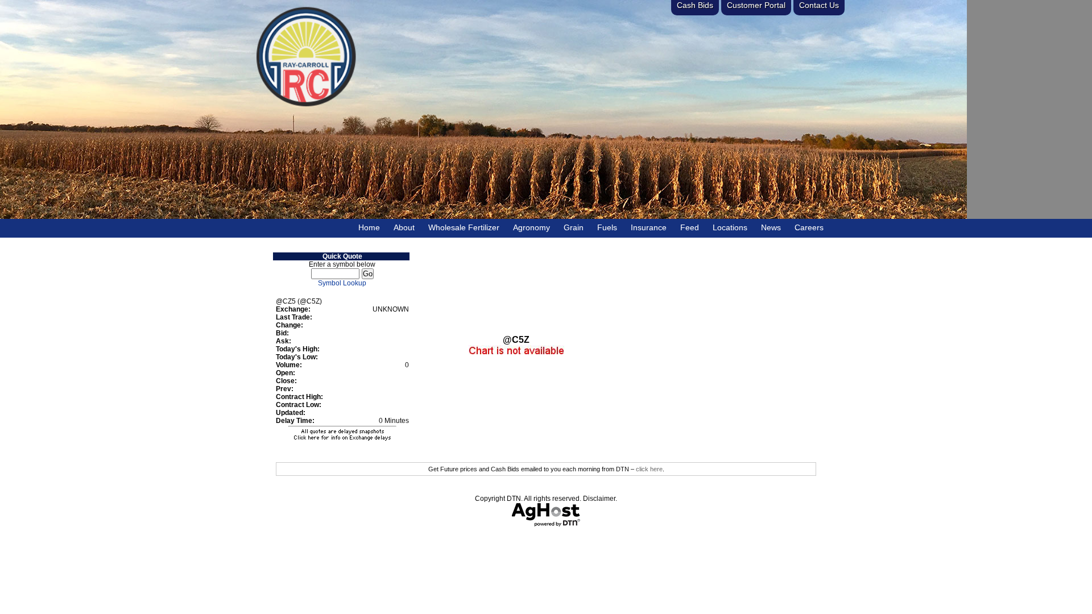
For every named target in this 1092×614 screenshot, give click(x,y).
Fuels (607, 227)
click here (649, 469)
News (771, 227)
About (404, 227)
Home (369, 227)
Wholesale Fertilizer (463, 227)
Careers (809, 227)
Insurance (649, 227)
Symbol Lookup (342, 283)
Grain (574, 227)
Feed (689, 227)
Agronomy (531, 227)
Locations (730, 227)
